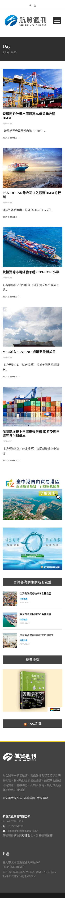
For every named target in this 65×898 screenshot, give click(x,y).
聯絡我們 (27, 835)
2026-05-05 (24, 644)
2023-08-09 (7, 123)
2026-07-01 (24, 602)
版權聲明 (42, 798)
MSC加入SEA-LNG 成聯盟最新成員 (29, 352)
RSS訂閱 (34, 724)
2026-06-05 (24, 623)
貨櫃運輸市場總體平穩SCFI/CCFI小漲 (31, 272)
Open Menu (57, 20)
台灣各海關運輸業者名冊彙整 (35, 593)
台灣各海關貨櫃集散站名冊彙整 (37, 635)
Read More (10, 138)
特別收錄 (23, 599)
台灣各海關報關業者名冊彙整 (35, 614)
